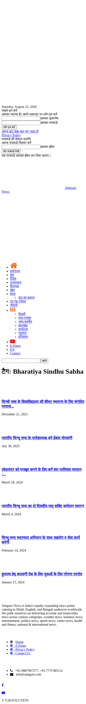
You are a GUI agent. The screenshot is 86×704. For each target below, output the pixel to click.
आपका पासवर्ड (49, 122)
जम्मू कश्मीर (25, 321)
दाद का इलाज (26, 297)
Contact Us (22, 653)
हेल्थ (12, 294)
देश (12, 275)
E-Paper (15, 345)
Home (19, 642)
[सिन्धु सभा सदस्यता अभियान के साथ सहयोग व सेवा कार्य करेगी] (12, 529)
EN (12, 349)
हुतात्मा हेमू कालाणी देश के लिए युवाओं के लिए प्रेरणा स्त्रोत (42, 574)
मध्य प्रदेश (24, 318)
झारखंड (23, 325)
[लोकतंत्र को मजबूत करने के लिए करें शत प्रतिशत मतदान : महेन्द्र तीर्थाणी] (12, 461)
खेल (12, 290)
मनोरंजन (15, 271)
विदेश (13, 278)
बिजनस (14, 286)
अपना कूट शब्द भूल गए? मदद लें (20, 131)
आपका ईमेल (47, 147)
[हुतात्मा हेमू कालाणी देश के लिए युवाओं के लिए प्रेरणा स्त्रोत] (12, 566)
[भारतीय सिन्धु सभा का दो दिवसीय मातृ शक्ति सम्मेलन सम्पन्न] (12, 498)
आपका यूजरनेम (49, 118)
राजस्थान (15, 282)
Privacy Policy (11, 135)
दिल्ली (21, 314)
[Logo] (33, 224)
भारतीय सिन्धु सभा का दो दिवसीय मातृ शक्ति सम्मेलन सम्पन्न (43, 506)
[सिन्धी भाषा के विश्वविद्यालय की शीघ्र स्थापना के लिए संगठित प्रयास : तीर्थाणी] (12, 393)
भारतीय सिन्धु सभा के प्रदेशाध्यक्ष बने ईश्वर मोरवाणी (37, 438)
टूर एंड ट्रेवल (18, 301)
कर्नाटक (23, 329)
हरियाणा (23, 336)
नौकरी (14, 305)
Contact (15, 353)
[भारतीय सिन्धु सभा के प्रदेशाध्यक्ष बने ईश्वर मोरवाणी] (12, 429)
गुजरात (22, 333)
